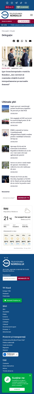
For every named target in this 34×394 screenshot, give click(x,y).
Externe (5, 317)
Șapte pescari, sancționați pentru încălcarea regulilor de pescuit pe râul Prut (20, 108)
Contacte (6, 363)
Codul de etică (7, 345)
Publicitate (6, 296)
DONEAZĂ (17, 389)
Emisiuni (5, 329)
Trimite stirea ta (8, 371)
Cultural (5, 324)
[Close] (30, 375)
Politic (4, 68)
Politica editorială (8, 342)
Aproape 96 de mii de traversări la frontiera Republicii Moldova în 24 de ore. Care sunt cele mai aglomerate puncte (20, 150)
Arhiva (5, 368)
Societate (6, 312)
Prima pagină (5, 31)
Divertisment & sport (9, 327)
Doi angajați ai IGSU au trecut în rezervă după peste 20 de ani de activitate (21, 120)
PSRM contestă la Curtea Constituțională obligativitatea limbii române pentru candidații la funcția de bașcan (21, 134)
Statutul (5, 350)
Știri (8, 68)
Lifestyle (5, 322)
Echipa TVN (6, 291)
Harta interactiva (8, 366)
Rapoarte (6, 347)
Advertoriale (7, 332)
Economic (6, 319)
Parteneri (6, 293)
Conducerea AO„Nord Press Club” (14, 340)
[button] (14, 41)
